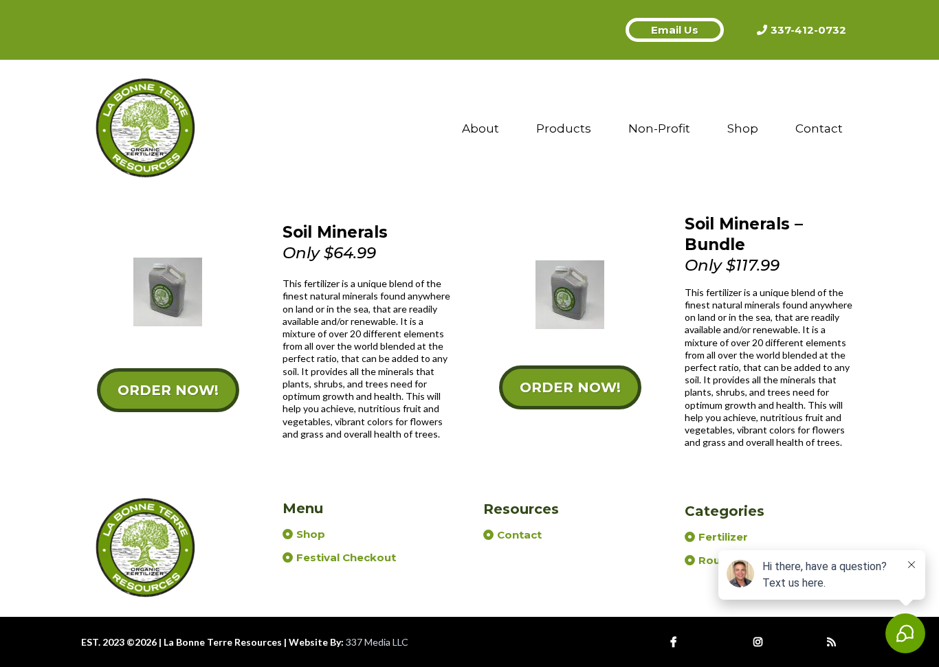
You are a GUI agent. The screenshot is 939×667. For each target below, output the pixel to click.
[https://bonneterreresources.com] (146, 128)
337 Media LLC (377, 642)
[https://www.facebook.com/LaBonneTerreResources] (676, 641)
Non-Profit (659, 128)
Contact (819, 128)
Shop (742, 128)
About (480, 128)
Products (563, 128)
